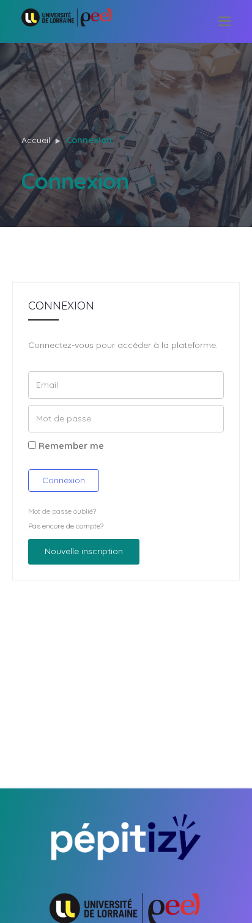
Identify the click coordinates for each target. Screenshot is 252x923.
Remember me (70, 445)
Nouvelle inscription (84, 551)
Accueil (35, 140)
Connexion (63, 480)
